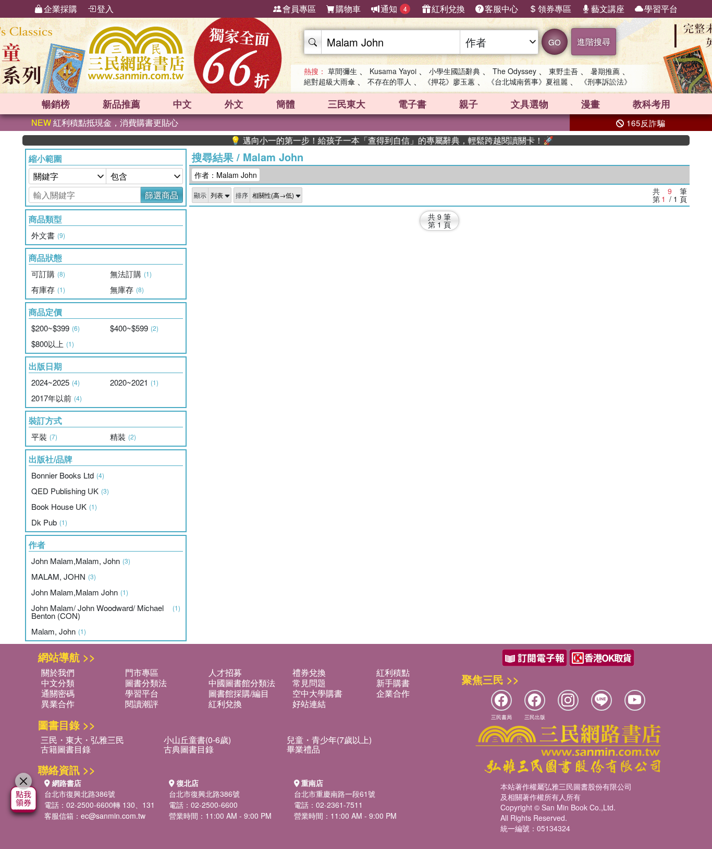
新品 (121, 104)
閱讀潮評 (141, 704)
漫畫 (590, 104)
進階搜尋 (593, 41)
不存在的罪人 (389, 81)
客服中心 (501, 9)
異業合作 (58, 704)
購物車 (348, 9)
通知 (393, 9)
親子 (468, 104)
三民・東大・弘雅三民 (82, 740)
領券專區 (554, 9)
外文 (234, 104)
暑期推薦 (605, 71)
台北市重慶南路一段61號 (334, 793)
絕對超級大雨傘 (329, 81)
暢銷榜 (56, 104)
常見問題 (309, 683)
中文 (182, 104)
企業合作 (393, 693)
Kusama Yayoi (393, 71)
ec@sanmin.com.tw (113, 815)
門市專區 (141, 672)
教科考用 (651, 104)
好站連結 (309, 704)
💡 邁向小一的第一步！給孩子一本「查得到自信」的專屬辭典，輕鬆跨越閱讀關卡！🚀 (375, 140)
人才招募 (225, 672)
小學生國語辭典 (454, 71)
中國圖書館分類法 (241, 683)
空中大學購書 (317, 693)
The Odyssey (514, 71)
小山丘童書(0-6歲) (197, 740)
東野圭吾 (563, 71)
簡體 (285, 104)
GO (554, 42)
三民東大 (346, 104)
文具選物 (529, 104)
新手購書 (393, 683)
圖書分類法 (146, 683)
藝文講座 (607, 9)
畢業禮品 (303, 749)
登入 (105, 9)
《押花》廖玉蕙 (449, 81)
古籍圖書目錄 (66, 749)
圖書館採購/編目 (238, 693)
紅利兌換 (448, 9)
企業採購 (60, 9)
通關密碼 (58, 693)
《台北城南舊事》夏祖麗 (527, 81)
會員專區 (299, 9)
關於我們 (58, 672)
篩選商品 (161, 195)
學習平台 (661, 9)
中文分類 (58, 683)
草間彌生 (342, 71)
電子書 (412, 104)
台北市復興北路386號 (79, 793)
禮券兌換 (309, 672)
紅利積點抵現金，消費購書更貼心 (104, 122)
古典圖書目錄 (189, 749)
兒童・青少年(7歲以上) (329, 740)
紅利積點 (393, 672)
